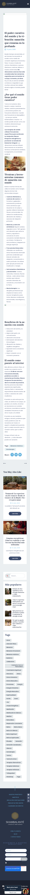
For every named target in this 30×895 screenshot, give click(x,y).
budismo (9, 658)
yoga (18, 777)
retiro (8, 727)
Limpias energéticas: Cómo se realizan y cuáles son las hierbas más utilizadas (15, 541)
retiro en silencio (11, 730)
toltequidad (10, 773)
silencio (8, 748)
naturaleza (10, 720)
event (16, 698)
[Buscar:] (17, 576)
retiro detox (18, 727)
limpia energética (12, 706)
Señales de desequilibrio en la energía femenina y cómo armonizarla (18, 592)
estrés (8, 698)
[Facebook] (28, 794)
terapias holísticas (12, 770)
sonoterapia (10, 449)
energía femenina (12, 688)
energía (19, 684)
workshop (9, 777)
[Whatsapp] (28, 800)
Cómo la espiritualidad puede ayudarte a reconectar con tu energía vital (18, 603)
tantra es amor (11, 759)
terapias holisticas (12, 766)
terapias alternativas (13, 762)
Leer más (15, 514)
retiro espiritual (11, 734)
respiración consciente (14, 723)
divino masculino (12, 681)
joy (7, 702)
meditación (10, 709)
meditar (9, 716)
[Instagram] (28, 797)
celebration (10, 661)
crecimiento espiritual (13, 670)
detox (18, 674)
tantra (8, 755)
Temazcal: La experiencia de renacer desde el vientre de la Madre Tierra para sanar (15, 496)
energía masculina (12, 691)
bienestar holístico (16, 446)
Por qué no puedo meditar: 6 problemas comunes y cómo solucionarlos (18, 623)
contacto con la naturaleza (17, 666)
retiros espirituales (12, 738)
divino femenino (11, 677)
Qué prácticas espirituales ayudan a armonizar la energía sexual (18, 613)
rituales (9, 741)
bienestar (9, 647)
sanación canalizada (13, 745)
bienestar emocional (13, 651)
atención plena (11, 644)
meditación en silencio (13, 713)
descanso (9, 674)
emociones (10, 684)
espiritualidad (11, 695)
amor (8, 640)
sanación (19, 741)
